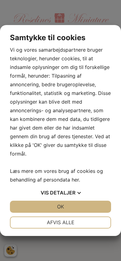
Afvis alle (60, 222)
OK (60, 206)
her (75, 180)
